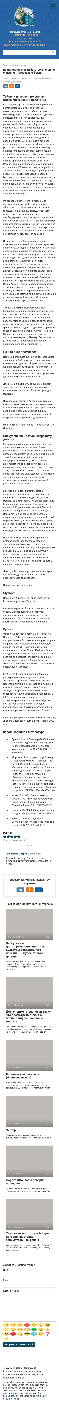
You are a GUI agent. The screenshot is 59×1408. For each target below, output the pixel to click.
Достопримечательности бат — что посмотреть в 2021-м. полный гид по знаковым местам (28, 1016)
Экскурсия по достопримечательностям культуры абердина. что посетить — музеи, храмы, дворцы (25, 949)
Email (6, 1280)
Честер (11, 1130)
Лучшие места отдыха (25, 31)
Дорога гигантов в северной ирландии (26, 1181)
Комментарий (11, 1290)
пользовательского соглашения (19, 1393)
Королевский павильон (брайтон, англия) (22, 1075)
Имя (5, 1270)
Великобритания (42, 78)
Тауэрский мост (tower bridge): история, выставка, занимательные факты (28, 1237)
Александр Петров (16, 853)
